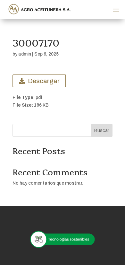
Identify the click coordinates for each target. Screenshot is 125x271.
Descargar (44, 80)
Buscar (101, 130)
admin (24, 54)
